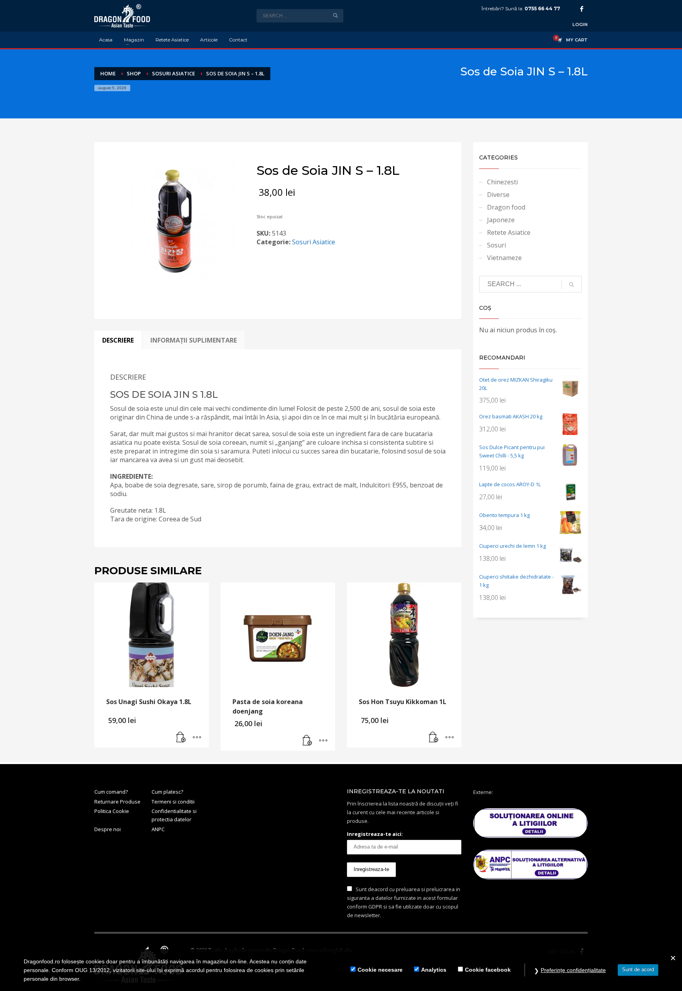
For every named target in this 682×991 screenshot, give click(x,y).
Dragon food (506, 207)
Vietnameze (504, 257)
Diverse (498, 194)
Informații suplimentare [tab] (193, 340)
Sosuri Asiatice (313, 242)
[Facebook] (582, 9)
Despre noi (107, 829)
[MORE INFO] (197, 737)
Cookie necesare (380, 970)
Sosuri (496, 245)
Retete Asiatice (508, 232)
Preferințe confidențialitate (573, 970)
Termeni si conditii (173, 801)
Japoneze (501, 219)
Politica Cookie (111, 811)
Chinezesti (502, 182)
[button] (181, 737)
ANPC (158, 829)
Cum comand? (111, 791)
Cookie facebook (488, 970)
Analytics (433, 970)
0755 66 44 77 (542, 8)
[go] (335, 15)
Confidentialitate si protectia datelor (174, 815)
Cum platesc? (167, 791)
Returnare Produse (117, 801)
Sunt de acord (638, 969)
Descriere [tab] (118, 340)
